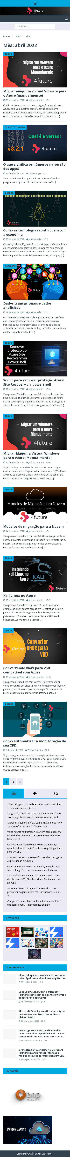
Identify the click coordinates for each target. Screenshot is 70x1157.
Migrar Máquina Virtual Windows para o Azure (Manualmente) (31, 455)
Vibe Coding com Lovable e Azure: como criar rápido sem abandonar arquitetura (42, 977)
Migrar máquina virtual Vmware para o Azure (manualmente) (35, 93)
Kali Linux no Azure (19, 595)
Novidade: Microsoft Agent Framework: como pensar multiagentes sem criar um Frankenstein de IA (34, 892)
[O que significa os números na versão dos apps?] (35, 143)
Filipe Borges (35, 173)
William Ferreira (35, 750)
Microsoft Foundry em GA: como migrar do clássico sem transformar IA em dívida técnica (42, 1014)
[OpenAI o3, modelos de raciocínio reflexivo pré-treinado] (34, 954)
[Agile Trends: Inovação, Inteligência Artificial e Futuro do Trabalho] (56, 932)
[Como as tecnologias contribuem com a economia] (35, 208)
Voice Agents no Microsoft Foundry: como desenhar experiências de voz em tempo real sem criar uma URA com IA (34, 835)
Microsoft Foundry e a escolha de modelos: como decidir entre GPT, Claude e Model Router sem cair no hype (34, 879)
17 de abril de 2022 (15, 389)
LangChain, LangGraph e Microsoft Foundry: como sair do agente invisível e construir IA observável (42, 994)
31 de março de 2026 (30, 1001)
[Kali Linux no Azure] (35, 574)
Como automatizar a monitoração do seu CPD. (34, 743)
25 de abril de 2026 (29, 982)
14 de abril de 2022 (15, 531)
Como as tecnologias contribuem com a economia (35, 232)
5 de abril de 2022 (14, 750)
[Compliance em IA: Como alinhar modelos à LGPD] (41, 943)
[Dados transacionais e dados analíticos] (35, 282)
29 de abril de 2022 (15, 100)
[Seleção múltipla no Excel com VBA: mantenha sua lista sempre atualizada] (27, 932)
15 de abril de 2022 (15, 462)
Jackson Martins (36, 100)
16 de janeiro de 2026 (30, 1059)
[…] (58, 116)
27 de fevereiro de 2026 (31, 1040)
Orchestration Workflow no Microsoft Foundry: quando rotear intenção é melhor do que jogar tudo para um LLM (34, 848)
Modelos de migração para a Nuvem (33, 526)
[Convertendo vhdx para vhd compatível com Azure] (35, 646)
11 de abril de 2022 (15, 676)
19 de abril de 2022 (15, 312)
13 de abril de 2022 (15, 600)
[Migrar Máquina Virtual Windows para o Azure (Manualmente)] (35, 432)
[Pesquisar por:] (35, 26)
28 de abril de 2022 (15, 173)
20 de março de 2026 (30, 1021)
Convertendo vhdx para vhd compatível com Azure (26, 670)
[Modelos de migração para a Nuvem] (35, 505)
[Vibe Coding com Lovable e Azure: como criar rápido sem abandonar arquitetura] (9, 979)
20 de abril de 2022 (15, 239)
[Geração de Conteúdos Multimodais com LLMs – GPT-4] (56, 943)
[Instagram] (35, 3)
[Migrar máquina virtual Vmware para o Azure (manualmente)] (35, 70)
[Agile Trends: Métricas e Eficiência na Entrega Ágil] (27, 943)
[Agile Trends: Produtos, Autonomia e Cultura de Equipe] (12, 943)
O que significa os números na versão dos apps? (34, 166)
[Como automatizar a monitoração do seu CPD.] (35, 719)
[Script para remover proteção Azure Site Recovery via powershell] (35, 358)
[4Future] (35, 13)
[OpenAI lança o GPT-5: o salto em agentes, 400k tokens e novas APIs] (41, 932)
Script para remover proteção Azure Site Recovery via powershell (33, 382)
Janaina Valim (35, 239)
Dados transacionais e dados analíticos (27, 305)
